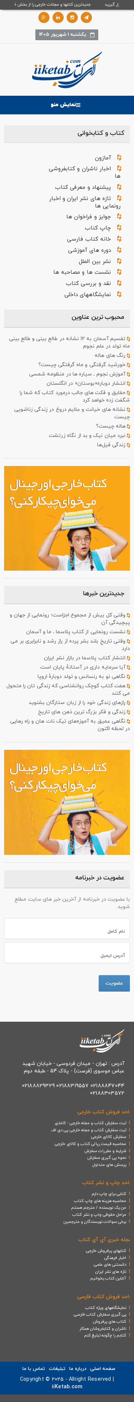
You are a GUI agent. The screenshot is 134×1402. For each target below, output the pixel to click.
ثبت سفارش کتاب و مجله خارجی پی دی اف (88, 1130)
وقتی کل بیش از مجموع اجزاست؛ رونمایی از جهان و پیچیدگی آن (70, 619)
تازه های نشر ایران (111, 1272)
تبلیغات (57, 1368)
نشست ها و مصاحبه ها (82, 272)
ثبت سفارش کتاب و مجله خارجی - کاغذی (90, 1123)
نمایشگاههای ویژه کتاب (105, 1308)
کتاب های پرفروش (109, 1322)
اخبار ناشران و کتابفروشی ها (85, 172)
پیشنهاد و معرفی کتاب (83, 187)
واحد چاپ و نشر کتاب (107, 1182)
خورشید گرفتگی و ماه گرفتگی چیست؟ (82, 364)
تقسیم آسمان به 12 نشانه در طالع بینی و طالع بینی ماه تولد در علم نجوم (69, 342)
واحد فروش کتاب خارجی (104, 1112)
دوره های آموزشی (89, 250)
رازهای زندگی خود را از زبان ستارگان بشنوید (78, 702)
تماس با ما (33, 1368)
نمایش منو (63, 104)
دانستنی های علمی (110, 1265)
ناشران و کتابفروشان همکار (103, 1329)
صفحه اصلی (102, 1368)
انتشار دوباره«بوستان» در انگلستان (87, 383)
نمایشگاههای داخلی (87, 295)
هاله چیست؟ (111, 426)
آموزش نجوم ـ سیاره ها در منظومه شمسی (78, 374)
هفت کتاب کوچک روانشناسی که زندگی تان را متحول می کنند (68, 689)
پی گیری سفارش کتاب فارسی (100, 1314)
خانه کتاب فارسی (89, 239)
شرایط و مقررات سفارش (105, 1151)
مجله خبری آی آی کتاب (105, 1239)
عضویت (114, 983)
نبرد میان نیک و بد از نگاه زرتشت (88, 435)
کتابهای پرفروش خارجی (106, 1251)
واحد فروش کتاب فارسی (104, 1296)
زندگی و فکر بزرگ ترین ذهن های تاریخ (82, 712)
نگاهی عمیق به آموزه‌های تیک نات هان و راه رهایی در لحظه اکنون (70, 725)
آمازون (103, 158)
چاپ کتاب (98, 228)
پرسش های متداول (109, 1165)
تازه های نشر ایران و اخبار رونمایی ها (85, 202)
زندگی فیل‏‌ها (112, 444)
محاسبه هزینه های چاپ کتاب (100, 1201)
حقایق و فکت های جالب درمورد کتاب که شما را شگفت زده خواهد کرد (75, 396)
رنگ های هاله (111, 355)
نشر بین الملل (95, 262)
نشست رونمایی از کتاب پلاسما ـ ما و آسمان (76, 631)
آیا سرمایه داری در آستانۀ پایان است (83, 667)
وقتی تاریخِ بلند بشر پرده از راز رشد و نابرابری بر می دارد (70, 645)
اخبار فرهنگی (115, 1258)
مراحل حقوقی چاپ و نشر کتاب (99, 1215)
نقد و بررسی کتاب (88, 284)
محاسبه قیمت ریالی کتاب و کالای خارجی (90, 1144)
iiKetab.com (67, 1386)
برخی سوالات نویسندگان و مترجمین (95, 1222)
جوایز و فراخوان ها (88, 217)
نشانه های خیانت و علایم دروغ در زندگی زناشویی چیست (72, 413)
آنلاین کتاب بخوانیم (108, 1278)
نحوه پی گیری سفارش (107, 1158)
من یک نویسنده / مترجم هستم (99, 1208)
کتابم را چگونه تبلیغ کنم (105, 1335)
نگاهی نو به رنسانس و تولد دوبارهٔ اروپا (82, 676)
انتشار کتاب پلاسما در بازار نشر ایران (85, 658)
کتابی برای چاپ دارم (109, 1194)
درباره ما (77, 1368)
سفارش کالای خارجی (108, 1137)
